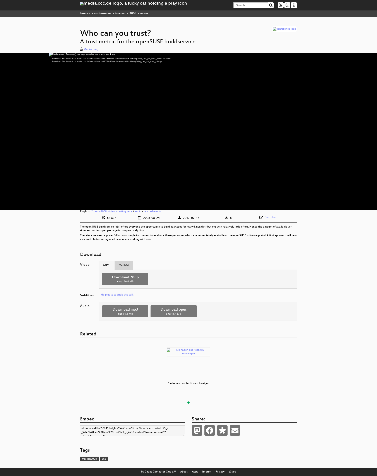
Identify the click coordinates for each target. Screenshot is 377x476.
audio (138, 211)
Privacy (220, 471)
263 (104, 459)
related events (152, 211)
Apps (195, 471)
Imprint (206, 471)
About (184, 471)
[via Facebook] (209, 430)
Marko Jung (91, 49)
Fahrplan (270, 217)
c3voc (232, 471)
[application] (188, 131)
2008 (132, 13)
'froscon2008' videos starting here (111, 211)
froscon (120, 13)
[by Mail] (235, 430)
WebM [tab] (124, 265)
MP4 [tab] (106, 265)
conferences (102, 13)
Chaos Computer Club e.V (160, 471)
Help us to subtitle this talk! (117, 294)
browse (85, 13)
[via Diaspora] (222, 430)
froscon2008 (89, 459)
